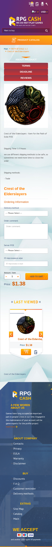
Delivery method (11, 208)
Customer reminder (24, 488)
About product (26, 59)
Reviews (26, 78)
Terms (26, 65)
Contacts (18, 443)
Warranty (18, 458)
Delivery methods (23, 493)
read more (10, 426)
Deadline (26, 71)
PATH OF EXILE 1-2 (19, 49)
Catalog (17, 514)
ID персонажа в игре (13, 258)
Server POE (9, 245)
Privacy (17, 448)
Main (6, 49)
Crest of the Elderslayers (29, 339)
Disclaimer (19, 463)
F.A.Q (16, 483)
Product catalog (29, 40)
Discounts (19, 478)
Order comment (11, 220)
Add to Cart (36, 276)
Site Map (18, 509)
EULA (16, 453)
